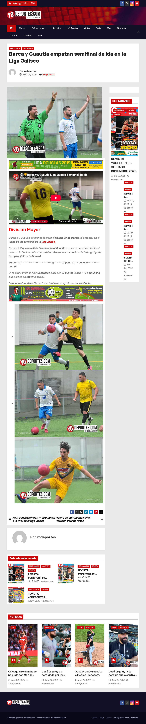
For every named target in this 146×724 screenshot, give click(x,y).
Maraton (121, 28)
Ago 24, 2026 (52, 680)
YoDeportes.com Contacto (126, 717)
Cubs (87, 28)
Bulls (98, 28)
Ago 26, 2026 (18, 680)
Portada (45, 566)
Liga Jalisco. (48, 241)
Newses (46, 717)
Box (40, 35)
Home (22, 28)
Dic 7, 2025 (33, 581)
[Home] (11, 28)
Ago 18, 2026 (118, 680)
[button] (138, 31)
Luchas (13, 35)
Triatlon (27, 35)
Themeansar (60, 717)
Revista (32, 570)
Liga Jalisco (28, 49)
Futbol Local (38, 28)
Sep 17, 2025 (84, 577)
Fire (109, 28)
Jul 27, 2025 (34, 600)
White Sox (73, 28)
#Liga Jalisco (48, 75)
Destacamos (15, 49)
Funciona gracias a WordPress (21, 717)
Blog (102, 717)
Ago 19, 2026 (85, 680)
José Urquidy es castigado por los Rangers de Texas (53, 675)
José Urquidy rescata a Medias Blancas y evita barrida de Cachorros (88, 676)
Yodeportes (30, 71)
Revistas (57, 28)
